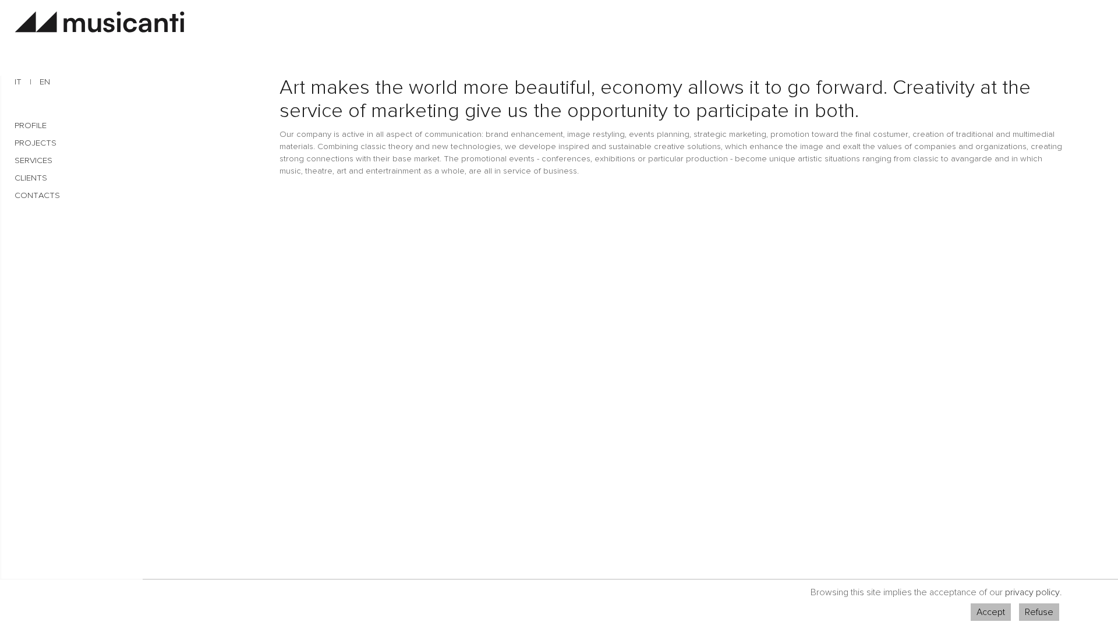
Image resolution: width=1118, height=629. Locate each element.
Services (33, 160)
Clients (31, 178)
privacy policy (1032, 592)
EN (45, 82)
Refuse (1039, 612)
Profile (31, 125)
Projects (35, 143)
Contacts (37, 195)
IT (18, 82)
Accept (991, 612)
